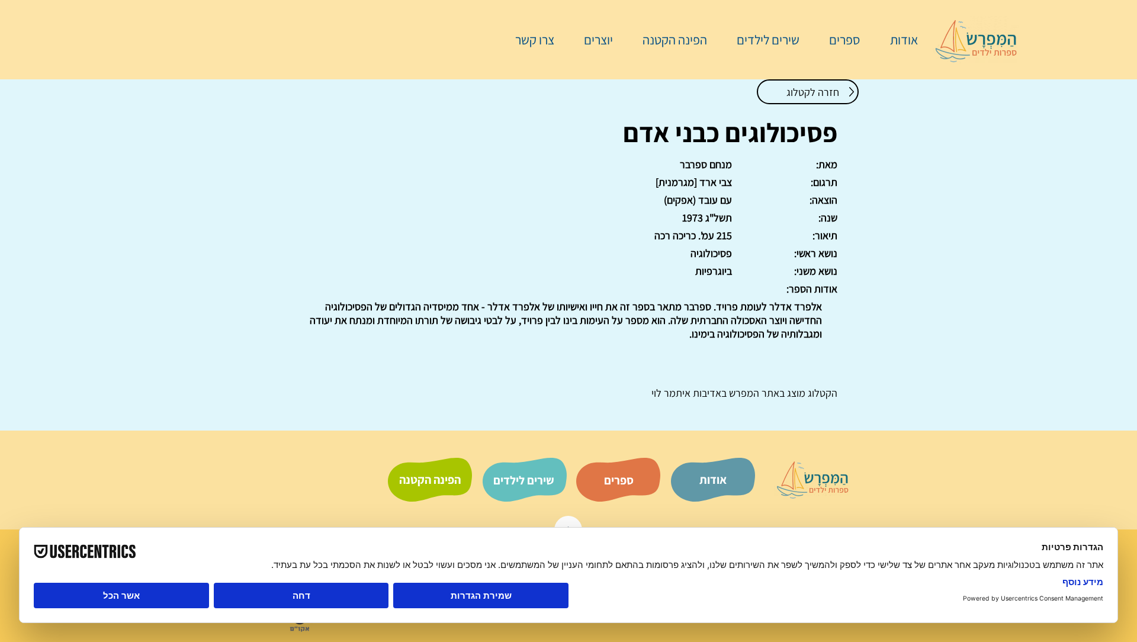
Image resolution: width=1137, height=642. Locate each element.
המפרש (743, 393)
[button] (838, 39)
